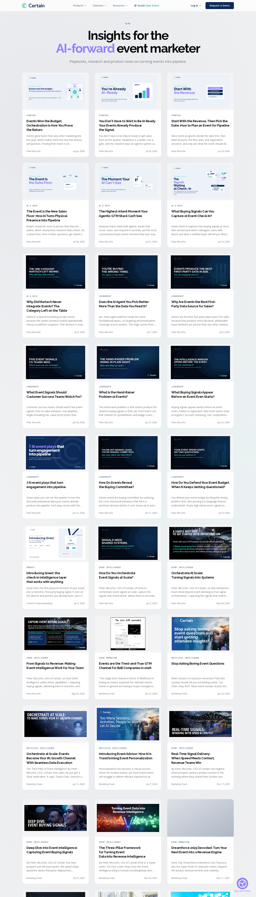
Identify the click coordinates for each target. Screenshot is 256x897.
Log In (194, 5)
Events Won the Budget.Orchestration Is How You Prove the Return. (49, 125)
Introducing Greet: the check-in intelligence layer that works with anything (46, 577)
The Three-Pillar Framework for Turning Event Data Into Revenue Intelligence (122, 848)
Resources (119, 5)
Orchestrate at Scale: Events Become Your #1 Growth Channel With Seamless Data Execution (51, 758)
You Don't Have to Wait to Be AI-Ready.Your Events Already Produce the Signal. (127, 125)
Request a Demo (220, 5)
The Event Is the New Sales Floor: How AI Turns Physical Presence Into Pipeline (46, 216)
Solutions (98, 5)
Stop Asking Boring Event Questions (197, 663)
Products (78, 5)
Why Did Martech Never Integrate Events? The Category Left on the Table (46, 306)
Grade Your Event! (148, 5)
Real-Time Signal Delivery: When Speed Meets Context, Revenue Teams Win (193, 758)
